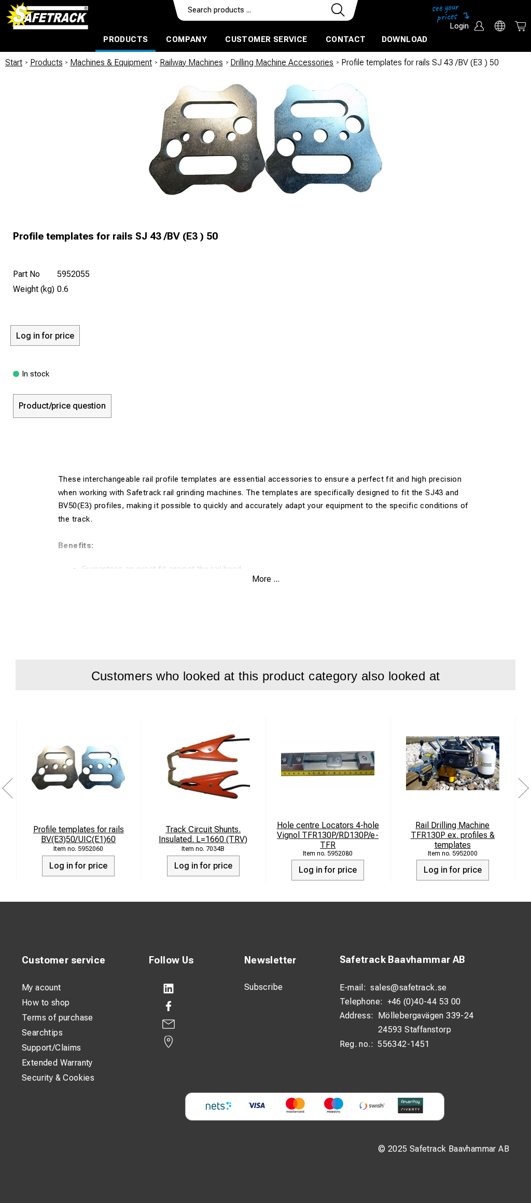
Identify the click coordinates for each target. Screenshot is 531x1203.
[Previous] (8, 787)
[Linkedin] (186, 989)
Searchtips (42, 1033)
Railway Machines (191, 62)
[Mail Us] (186, 1024)
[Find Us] (186, 1042)
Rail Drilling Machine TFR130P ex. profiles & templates (453, 835)
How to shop (45, 1003)
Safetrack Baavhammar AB (402, 959)
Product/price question (62, 406)
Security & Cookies (58, 1078)
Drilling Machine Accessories (281, 62)
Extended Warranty (57, 1063)
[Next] (523, 787)
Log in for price (78, 866)
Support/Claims (51, 1048)
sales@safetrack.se (408, 987)
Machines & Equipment (111, 62)
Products (125, 39)
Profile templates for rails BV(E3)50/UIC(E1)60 (78, 834)
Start (13, 62)
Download (405, 39)
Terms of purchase (57, 1018)
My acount (41, 987)
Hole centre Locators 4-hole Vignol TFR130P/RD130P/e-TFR (328, 835)
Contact (346, 39)
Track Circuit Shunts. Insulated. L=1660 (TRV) (203, 834)
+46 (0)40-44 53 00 (424, 1001)
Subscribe (263, 987)
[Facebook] (186, 1006)
